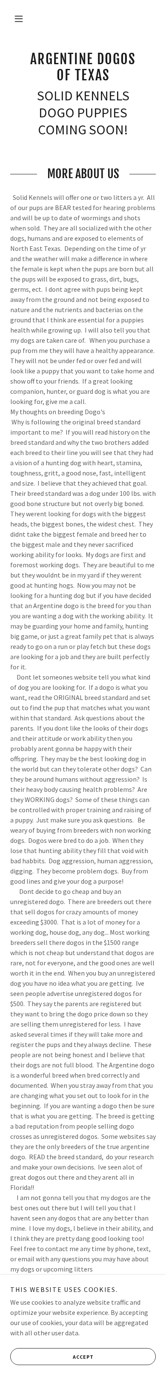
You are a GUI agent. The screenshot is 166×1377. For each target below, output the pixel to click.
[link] (83, 67)
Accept (83, 1357)
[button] (18, 18)
